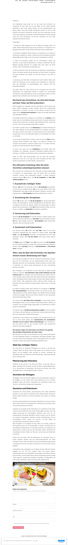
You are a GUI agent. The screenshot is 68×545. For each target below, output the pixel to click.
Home (16, 0)
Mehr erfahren (35, 540)
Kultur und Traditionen (33, 0)
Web (14, 516)
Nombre (15, 504)
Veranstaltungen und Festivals (47, 2)
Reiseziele (41, 0)
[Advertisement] (34, 10)
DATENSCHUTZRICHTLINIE (31, 536)
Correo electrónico (18, 510)
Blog (20, 0)
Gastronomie (25, 0)
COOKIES (23, 536)
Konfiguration (61, 542)
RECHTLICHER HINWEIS (42, 536)
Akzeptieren (61, 540)
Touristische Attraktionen (50, 0)
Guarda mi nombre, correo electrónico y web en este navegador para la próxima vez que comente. (31, 523)
